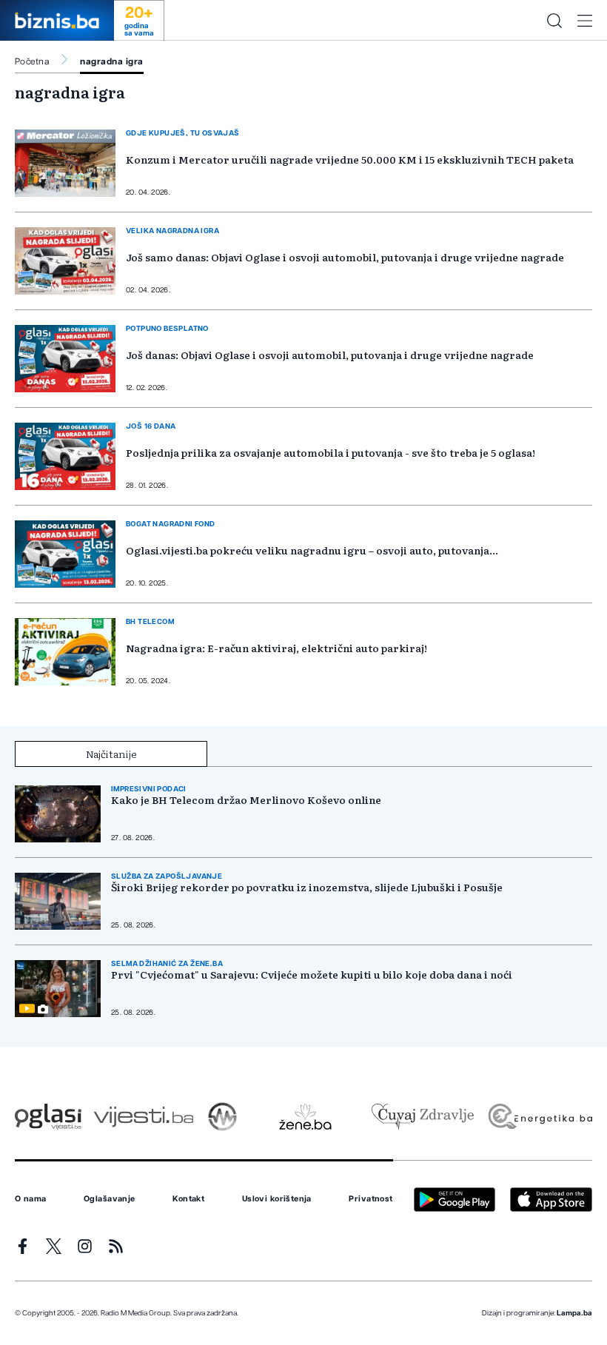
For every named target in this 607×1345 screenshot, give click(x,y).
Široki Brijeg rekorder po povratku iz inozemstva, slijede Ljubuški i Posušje (307, 887)
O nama (31, 1199)
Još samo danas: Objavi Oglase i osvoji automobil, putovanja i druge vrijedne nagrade (345, 256)
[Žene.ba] (305, 1117)
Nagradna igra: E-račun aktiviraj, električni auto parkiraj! (276, 647)
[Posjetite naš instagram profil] (85, 1246)
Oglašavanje (109, 1199)
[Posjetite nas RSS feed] (116, 1246)
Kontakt (188, 1199)
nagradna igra (111, 61)
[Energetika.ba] (539, 1117)
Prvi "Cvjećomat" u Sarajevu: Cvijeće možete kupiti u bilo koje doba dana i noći (311, 974)
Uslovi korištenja (277, 1199)
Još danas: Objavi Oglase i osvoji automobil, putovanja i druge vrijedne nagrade (330, 354)
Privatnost (370, 1199)
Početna (32, 61)
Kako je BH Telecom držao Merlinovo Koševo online (246, 800)
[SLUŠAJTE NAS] (222, 1116)
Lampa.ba (574, 1313)
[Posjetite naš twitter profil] (53, 1246)
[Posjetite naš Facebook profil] (22, 1246)
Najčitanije (111, 753)
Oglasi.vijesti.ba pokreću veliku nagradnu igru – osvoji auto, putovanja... (312, 550)
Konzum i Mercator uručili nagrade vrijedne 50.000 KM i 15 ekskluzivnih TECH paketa (350, 159)
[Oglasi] (48, 1117)
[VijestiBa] (143, 1117)
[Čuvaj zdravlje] (422, 1117)
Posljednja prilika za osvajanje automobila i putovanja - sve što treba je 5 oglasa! (330, 452)
